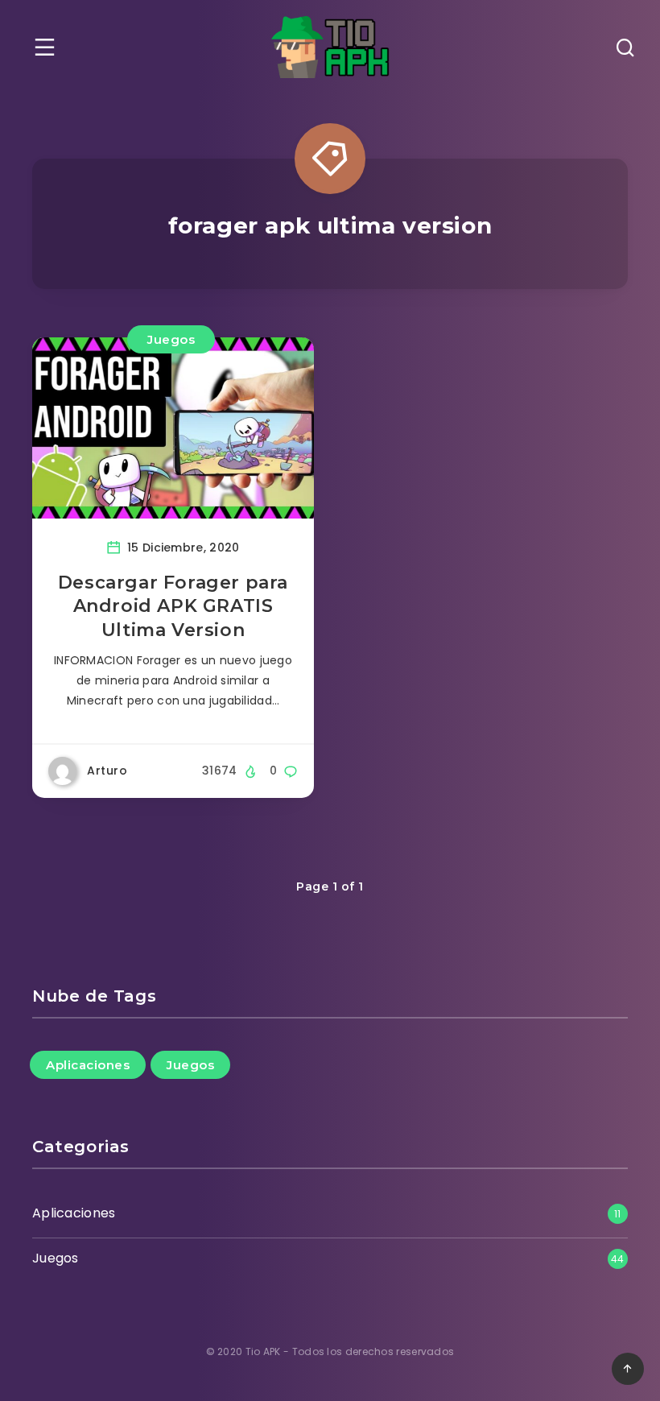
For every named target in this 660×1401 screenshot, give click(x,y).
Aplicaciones (88, 1064)
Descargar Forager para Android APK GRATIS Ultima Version (173, 606)
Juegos (171, 339)
